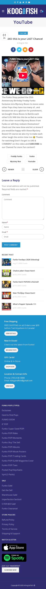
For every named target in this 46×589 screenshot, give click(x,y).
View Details (11, 333)
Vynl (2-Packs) (8, 474)
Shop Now (10, 367)
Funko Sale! (7, 485)
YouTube (20, 2)
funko (32, 156)
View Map (9, 386)
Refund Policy (8, 519)
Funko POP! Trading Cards (14, 456)
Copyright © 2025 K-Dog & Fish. (22, 585)
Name (5, 222)
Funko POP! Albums (11, 447)
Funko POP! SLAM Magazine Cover (18, 460)
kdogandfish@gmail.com (21, 380)
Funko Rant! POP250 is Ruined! (26, 282)
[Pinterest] (30, 49)
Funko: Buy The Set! (11, 442)
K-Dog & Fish (22, 43)
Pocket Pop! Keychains (12, 470)
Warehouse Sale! (9, 495)
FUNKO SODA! (8, 419)
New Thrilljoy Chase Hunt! (24, 293)
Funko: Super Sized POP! (13, 428)
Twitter (23, 2)
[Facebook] (13, 49)
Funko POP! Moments (12, 438)
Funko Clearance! (10, 508)
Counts (24, 263)
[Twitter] (19, 49)
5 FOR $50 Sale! (9, 504)
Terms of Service (9, 529)
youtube (31, 161)
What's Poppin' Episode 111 (24, 304)
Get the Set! (7, 490)
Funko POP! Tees (9, 465)
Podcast (26, 2)
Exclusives (6, 410)
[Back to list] (23, 169)
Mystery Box (15, 161)
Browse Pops (11, 350)
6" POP (5, 424)
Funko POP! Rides (10, 433)
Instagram (14, 2)
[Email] (25, 49)
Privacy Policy (8, 524)
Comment (6, 194)
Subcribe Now (10, 570)
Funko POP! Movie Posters (14, 451)
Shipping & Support (11, 533)
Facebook (17, 2)
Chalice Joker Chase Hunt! (24, 271)
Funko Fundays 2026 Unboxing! (26, 259)
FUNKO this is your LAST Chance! (23, 38)
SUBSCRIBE (34, 144)
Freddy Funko (16, 156)
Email (29, 2)
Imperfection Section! (11, 499)
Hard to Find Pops (10, 415)
